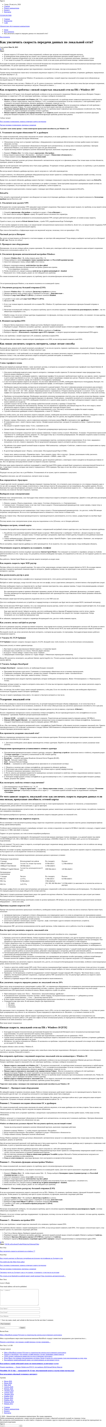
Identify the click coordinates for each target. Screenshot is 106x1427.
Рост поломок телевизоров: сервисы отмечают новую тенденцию (23, 121)
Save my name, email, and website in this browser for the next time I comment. (28, 1320)
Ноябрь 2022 (8, 1400)
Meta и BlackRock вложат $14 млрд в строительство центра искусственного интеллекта (31, 1335)
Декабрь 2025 (9, 1390)
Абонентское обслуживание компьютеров (15, 26)
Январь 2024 (8, 1398)
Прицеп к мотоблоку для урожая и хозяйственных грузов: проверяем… (25, 1342)
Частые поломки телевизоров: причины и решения (18, 125)
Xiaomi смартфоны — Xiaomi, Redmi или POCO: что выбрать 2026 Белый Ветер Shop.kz (31, 1367)
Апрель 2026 (8, 1387)
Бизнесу (7, 10)
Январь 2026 (8, 1389)
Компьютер (8, 21)
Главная (7, 6)
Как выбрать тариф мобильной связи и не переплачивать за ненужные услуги (31, 1360)
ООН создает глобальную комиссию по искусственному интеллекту (28, 1356)
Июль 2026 (8, 1381)
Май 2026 (7, 1385)
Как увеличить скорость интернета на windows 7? (17, 1251)
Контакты (7, 12)
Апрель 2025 (8, 1392)
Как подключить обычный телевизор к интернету (18, 1374)
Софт (6, 23)
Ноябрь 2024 (8, 1396)
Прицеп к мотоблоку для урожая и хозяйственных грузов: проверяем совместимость (34, 1354)
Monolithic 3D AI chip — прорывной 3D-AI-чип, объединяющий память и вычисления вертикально (37, 1371)
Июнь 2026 (8, 1383)
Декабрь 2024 (9, 1394)
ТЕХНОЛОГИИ (5, 15)
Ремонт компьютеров (11, 8)
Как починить (5, 37)
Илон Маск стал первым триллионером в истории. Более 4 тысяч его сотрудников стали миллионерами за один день (45, 1358)
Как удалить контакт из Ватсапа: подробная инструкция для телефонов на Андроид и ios (31, 1258)
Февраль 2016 (9, 1402)
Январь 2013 (8, 1404)
